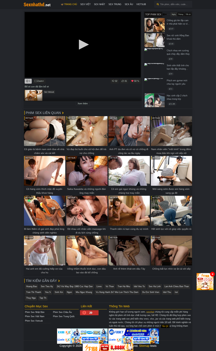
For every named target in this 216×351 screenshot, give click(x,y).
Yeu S (48, 292)
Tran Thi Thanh (33, 292)
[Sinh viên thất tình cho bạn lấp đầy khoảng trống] (154, 70)
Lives (99, 286)
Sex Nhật (99, 4)
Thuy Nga (31, 298)
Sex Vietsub (49, 92)
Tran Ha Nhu (124, 286)
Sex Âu (129, 4)
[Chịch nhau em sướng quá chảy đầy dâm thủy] (154, 55)
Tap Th (42, 298)
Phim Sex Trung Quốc (64, 316)
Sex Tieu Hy (47, 286)
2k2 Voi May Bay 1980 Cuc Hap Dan (75, 286)
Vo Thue (110, 286)
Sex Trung (115, 4)
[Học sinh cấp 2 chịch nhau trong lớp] (154, 100)
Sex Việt (85, 4)
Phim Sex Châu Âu (62, 312)
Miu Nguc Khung (84, 292)
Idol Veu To (139, 286)
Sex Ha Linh (155, 286)
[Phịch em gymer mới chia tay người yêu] (154, 85)
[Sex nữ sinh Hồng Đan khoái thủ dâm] (154, 40)
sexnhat (150, 312)
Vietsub (141, 4)
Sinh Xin (59, 292)
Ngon (69, 292)
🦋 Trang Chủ (69, 4)
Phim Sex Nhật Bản (34, 312)
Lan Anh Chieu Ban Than (177, 286)
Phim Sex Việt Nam (34, 316)
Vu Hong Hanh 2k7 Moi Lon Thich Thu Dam (117, 292)
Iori (176, 292)
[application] (83, 45)
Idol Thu (167, 292)
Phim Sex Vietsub (34, 321)
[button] (82, 44)
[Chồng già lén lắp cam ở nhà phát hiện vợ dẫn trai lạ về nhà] (154, 25)
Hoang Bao (31, 286)
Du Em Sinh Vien (150, 292)
